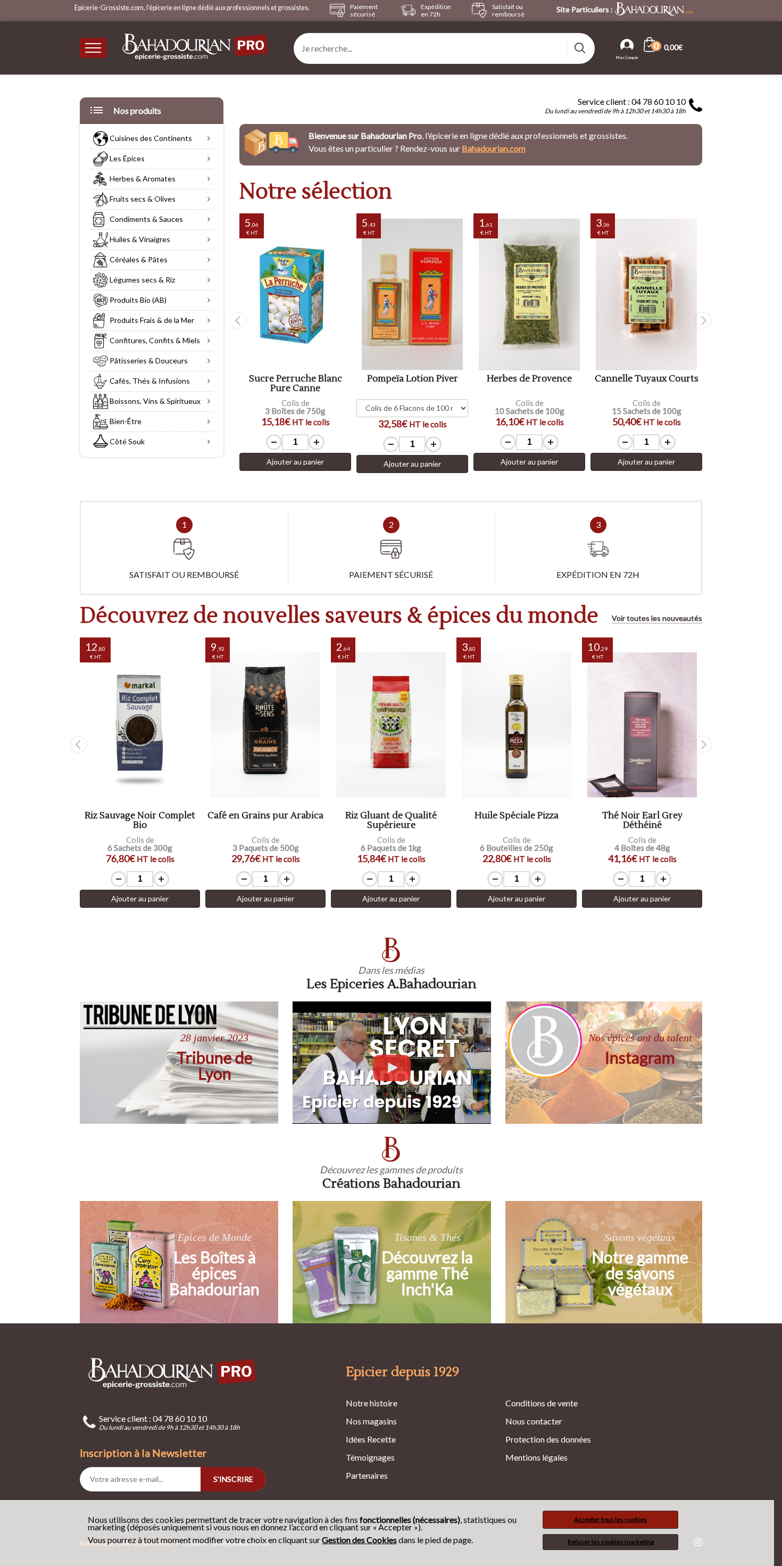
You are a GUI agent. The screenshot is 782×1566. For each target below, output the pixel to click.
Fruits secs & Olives (142, 198)
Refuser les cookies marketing (611, 1542)
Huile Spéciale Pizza (517, 816)
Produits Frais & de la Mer (151, 320)
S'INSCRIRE (233, 1479)
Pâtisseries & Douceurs (148, 360)
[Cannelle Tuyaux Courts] (646, 294)
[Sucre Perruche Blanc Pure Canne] (295, 294)
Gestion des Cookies (359, 1540)
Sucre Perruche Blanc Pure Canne (295, 384)
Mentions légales (536, 1457)
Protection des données (548, 1439)
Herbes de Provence (529, 379)
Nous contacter (533, 1421)
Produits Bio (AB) (137, 299)
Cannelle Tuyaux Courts (646, 379)
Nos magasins (371, 1421)
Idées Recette (371, 1439)
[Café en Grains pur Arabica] (265, 725)
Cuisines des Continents (150, 138)
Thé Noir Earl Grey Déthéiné (642, 821)
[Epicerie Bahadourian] (196, 48)
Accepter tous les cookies (610, 1519)
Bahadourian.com (494, 148)
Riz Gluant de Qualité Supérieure (391, 821)
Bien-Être (125, 421)
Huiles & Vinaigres (139, 239)
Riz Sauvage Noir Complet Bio (140, 821)
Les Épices (126, 158)
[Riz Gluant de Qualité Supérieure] (391, 725)
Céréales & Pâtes (138, 259)
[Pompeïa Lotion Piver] (412, 294)
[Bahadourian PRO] (173, 1373)
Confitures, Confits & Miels (154, 340)
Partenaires (367, 1475)
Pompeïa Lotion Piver (412, 379)
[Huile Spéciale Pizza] (516, 725)
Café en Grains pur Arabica (265, 816)
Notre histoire (371, 1403)
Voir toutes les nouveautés (657, 618)
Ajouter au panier (295, 461)
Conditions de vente (541, 1403)
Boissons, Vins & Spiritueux (154, 400)
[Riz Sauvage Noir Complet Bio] (140, 725)
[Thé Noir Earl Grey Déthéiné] (642, 725)
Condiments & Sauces (145, 218)
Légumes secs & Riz (141, 279)
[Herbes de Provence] (529, 294)
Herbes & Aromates (142, 178)
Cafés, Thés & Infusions (149, 380)
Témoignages (370, 1457)
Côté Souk (126, 441)
